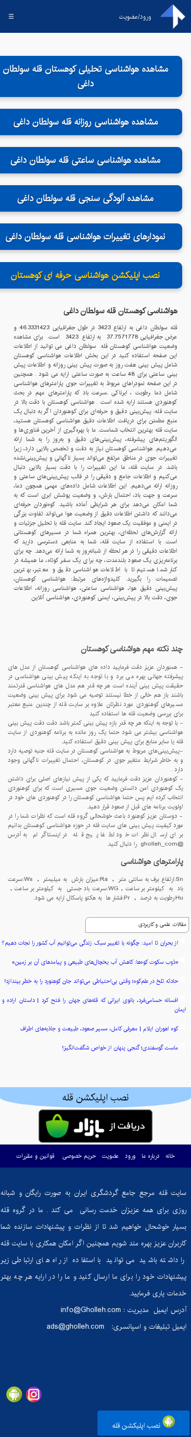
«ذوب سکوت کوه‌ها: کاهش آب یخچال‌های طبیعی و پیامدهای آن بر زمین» (95, 962)
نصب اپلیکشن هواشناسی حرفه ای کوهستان (85, 275)
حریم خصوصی (79, 1156)
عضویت (110, 1156)
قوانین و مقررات (35, 1156)
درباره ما (151, 1156)
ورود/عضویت (135, 16)
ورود (130, 1156)
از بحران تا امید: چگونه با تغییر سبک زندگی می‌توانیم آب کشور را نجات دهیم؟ (90, 943)
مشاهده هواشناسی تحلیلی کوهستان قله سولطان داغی (85, 76)
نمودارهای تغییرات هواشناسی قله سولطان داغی (85, 236)
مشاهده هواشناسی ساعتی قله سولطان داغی (85, 160)
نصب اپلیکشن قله (137, 1426)
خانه (170, 1156)
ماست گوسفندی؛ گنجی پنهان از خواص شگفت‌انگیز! (120, 1047)
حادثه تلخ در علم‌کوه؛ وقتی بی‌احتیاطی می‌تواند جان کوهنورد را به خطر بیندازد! (91, 981)
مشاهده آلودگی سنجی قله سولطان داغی (85, 198)
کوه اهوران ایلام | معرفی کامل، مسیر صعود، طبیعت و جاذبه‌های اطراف (99, 1028)
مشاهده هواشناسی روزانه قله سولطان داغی (85, 122)
